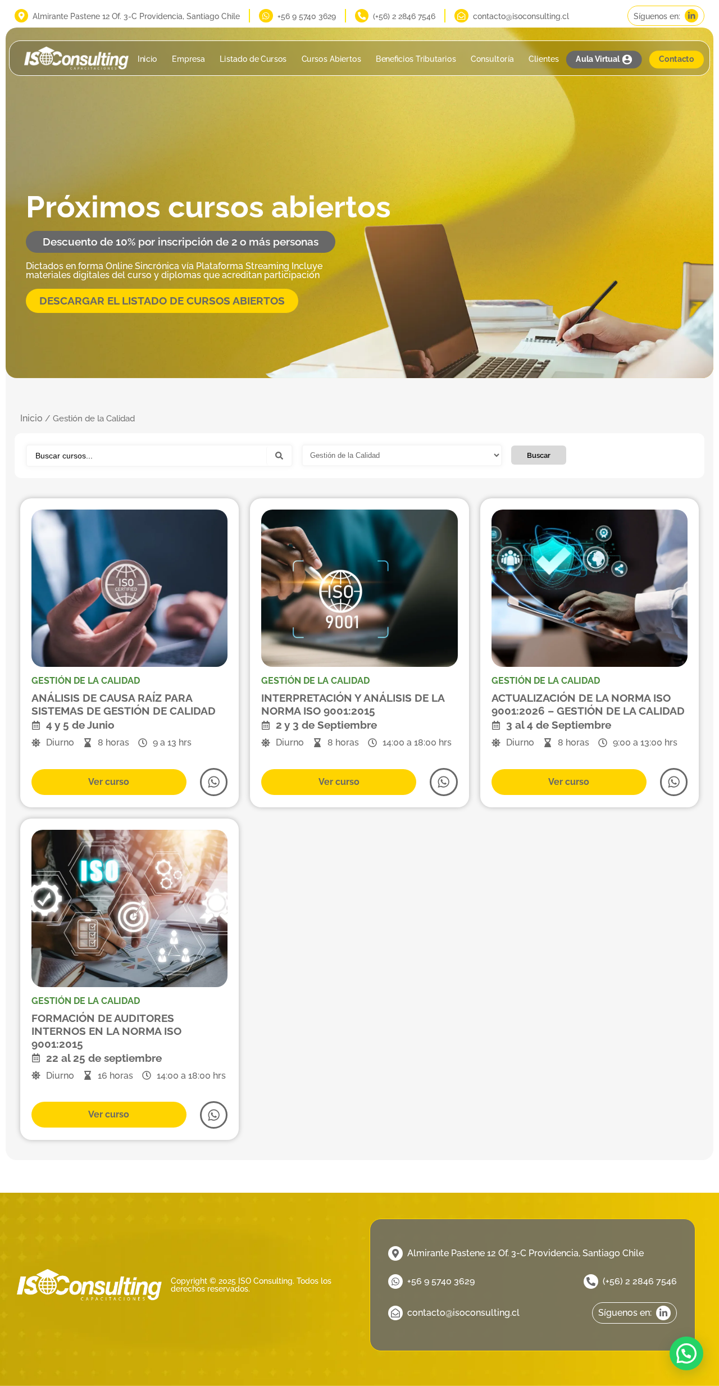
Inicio (147, 59)
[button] (686, 1353)
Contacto (676, 59)
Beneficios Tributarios (416, 59)
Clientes (543, 59)
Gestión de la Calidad (85, 680)
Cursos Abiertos (331, 59)
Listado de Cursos (253, 59)
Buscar (538, 455)
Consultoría (492, 59)
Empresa (188, 59)
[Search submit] (279, 455)
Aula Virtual (598, 59)
